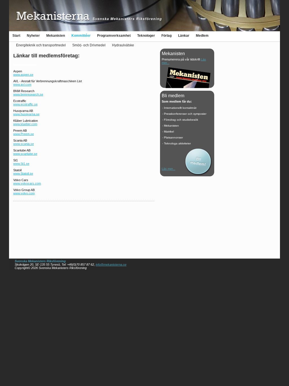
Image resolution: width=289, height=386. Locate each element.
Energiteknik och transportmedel (41, 45)
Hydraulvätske (123, 45)
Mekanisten (55, 36)
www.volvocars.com (27, 183)
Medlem (202, 36)
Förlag (166, 36)
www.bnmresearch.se (28, 94)
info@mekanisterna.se (111, 264)
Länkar (183, 36)
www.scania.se (23, 144)
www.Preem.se (23, 134)
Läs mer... (168, 168)
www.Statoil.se (23, 173)
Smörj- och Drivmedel (89, 45)
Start (16, 36)
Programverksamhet (114, 36)
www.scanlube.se (25, 153)
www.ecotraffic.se (25, 104)
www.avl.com (22, 84)
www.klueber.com (25, 124)
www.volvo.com (24, 193)
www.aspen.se (23, 74)
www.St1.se (21, 163)
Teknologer (146, 36)
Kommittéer (81, 36)
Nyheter (33, 36)
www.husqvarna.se (26, 114)
